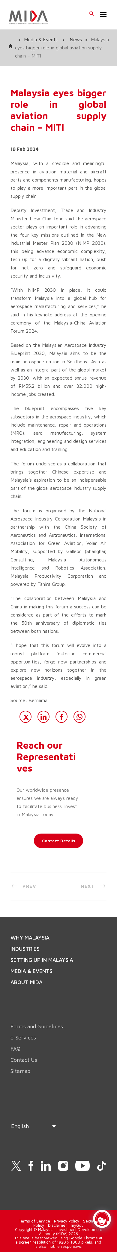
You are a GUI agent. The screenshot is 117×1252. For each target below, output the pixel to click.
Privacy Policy (66, 1221)
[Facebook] (62, 717)
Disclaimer (57, 1225)
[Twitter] (26, 717)
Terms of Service (34, 1221)
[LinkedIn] (44, 717)
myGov (77, 1225)
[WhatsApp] (80, 717)
